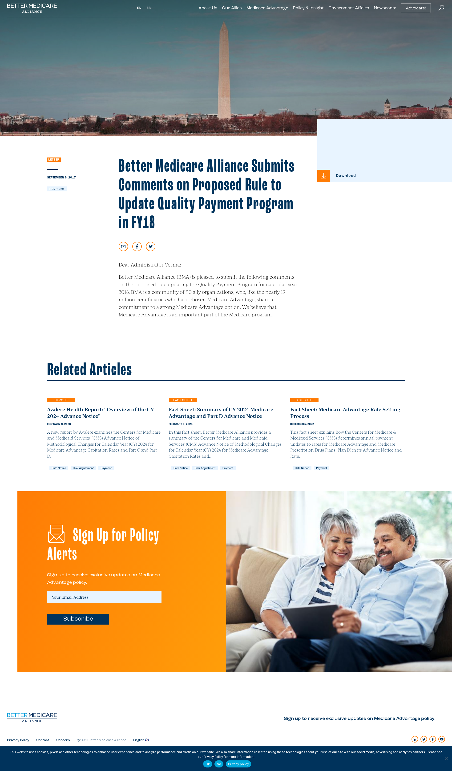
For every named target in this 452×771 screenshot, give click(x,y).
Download (346, 176)
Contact (42, 740)
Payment (57, 188)
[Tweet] (150, 246)
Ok (208, 764)
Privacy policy (238, 764)
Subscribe (78, 619)
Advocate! (416, 8)
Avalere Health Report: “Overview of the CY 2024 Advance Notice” (100, 412)
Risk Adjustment (83, 468)
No (219, 764)
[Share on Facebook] (137, 246)
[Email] (123, 246)
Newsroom (385, 8)
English (139, 740)
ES (149, 8)
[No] (446, 758)
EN (139, 8)
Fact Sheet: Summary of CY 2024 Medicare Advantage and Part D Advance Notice (221, 412)
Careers (63, 740)
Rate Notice (59, 468)
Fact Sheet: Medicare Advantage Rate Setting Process (345, 412)
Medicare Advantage (267, 8)
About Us (207, 8)
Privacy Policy (18, 740)
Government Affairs (348, 8)
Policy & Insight (308, 8)
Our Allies (232, 8)
